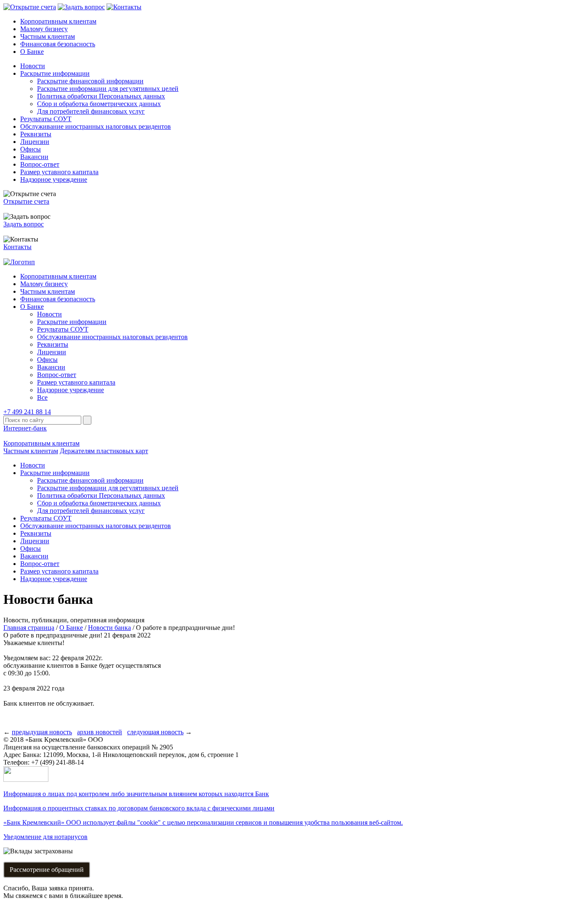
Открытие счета (26, 201)
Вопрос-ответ (39, 164)
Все (42, 397)
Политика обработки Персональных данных (101, 96)
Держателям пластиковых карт (104, 450)
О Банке (32, 51)
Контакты (17, 246)
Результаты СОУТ (46, 118)
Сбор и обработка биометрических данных (99, 103)
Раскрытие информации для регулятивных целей (107, 88)
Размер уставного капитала (59, 171)
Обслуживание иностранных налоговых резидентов (95, 126)
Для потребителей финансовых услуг (91, 111)
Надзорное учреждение (53, 179)
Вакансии (34, 156)
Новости (32, 65)
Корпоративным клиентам (58, 21)
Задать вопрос (23, 224)
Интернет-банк (25, 428)
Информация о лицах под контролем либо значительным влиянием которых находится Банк (136, 793)
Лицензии (34, 141)
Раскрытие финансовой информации (90, 81)
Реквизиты (35, 134)
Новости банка (109, 627)
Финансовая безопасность (57, 44)
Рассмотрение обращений (47, 869)
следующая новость (155, 732)
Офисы (30, 149)
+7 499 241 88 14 (27, 411)
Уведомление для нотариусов (45, 836)
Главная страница (28, 627)
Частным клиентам (47, 36)
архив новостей (99, 732)
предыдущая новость (42, 732)
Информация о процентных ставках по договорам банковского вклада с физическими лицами (138, 808)
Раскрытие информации (55, 73)
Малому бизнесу (44, 28)
